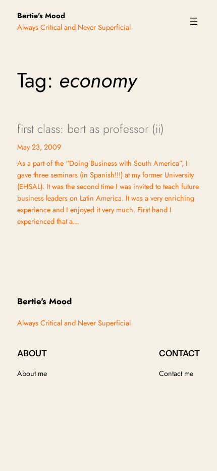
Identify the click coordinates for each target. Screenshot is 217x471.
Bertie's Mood (41, 15)
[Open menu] (194, 21)
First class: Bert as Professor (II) (90, 129)
